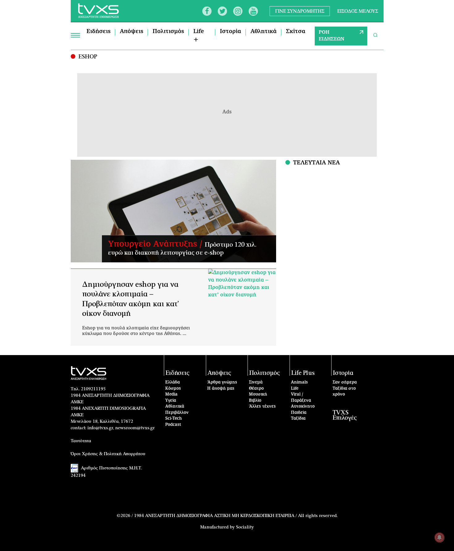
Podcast (173, 425)
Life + (198, 36)
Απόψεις (131, 31)
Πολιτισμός (168, 31)
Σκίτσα (295, 31)
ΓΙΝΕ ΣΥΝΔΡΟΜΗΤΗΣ (299, 11)
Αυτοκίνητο (303, 407)
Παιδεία (298, 413)
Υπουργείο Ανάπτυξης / (156, 244)
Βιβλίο (255, 401)
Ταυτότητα (81, 441)
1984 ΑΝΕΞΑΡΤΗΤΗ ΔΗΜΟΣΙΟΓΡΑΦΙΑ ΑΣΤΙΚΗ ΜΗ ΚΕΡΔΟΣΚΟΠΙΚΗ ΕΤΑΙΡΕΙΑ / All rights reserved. (236, 516)
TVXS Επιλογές (345, 415)
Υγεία (170, 401)
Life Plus (303, 373)
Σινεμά (256, 382)
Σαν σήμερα (345, 382)
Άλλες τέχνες (262, 407)
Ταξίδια (298, 419)
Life (294, 389)
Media (171, 394)
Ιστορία (230, 31)
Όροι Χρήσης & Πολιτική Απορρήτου (108, 454)
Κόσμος (173, 389)
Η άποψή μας (220, 389)
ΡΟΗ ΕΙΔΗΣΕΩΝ (331, 36)
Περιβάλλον (177, 413)
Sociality (245, 527)
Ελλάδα (172, 382)
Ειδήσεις (98, 31)
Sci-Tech (173, 419)
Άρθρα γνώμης (222, 382)
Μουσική (258, 394)
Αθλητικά (263, 31)
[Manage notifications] (439, 537)
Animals (299, 382)
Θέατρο (256, 389)
